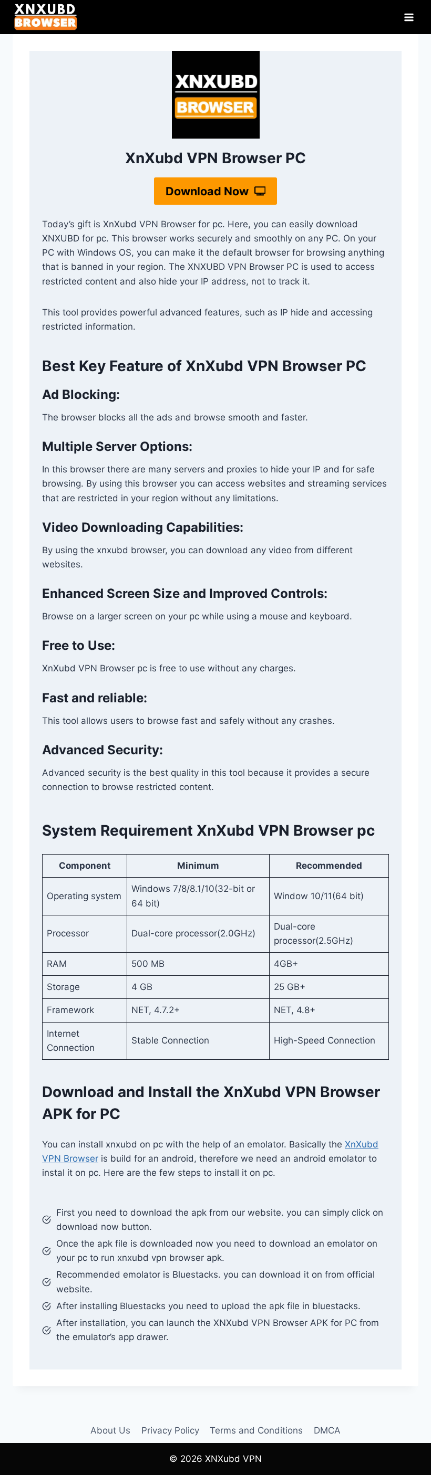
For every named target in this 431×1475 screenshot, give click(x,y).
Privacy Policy (170, 1430)
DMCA (327, 1430)
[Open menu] (408, 17)
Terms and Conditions (256, 1430)
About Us (110, 1430)
